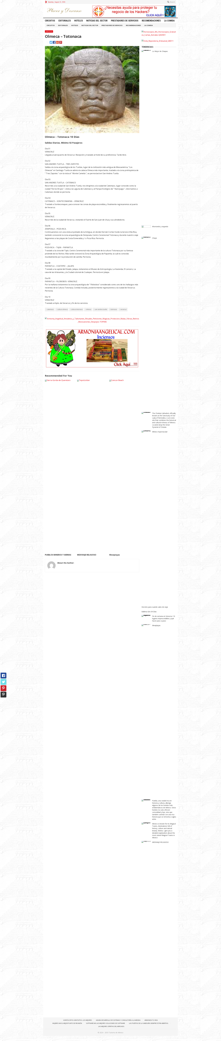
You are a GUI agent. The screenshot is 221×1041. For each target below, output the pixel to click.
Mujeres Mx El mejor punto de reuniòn (67, 1023)
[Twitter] (3, 682)
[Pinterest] (3, 688)
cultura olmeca (62, 309)
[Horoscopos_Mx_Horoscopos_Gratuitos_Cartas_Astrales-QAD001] (159, 35)
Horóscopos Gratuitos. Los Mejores (77, 1020)
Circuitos (50, 20)
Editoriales (64, 20)
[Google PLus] (3, 694)
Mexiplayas (114, 555)
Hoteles (78, 20)
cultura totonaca (77, 309)
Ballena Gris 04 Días (149, 611)
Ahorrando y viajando (160, 226)
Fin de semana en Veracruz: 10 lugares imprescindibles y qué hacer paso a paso (163, 618)
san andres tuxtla (101, 309)
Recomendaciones (151, 20)
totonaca (114, 309)
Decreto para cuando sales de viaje (155, 607)
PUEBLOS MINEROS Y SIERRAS (58, 555)
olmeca (88, 309)
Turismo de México (116, 1032)
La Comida (169, 20)
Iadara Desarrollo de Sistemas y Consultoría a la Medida (118, 1020)
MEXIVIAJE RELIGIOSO (86, 555)
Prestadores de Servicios (124, 20)
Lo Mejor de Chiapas (160, 51)
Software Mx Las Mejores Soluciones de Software (105, 1023)
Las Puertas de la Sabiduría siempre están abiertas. (149, 1023)
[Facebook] (3, 675)
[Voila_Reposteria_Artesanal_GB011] (157, 41)
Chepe (154, 238)
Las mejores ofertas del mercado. (111, 1026)
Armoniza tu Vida (151, 1020)
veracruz (123, 309)
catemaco (50, 309)
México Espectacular (159, 432)
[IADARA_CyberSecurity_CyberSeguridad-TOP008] (134, 16)
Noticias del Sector (97, 20)
